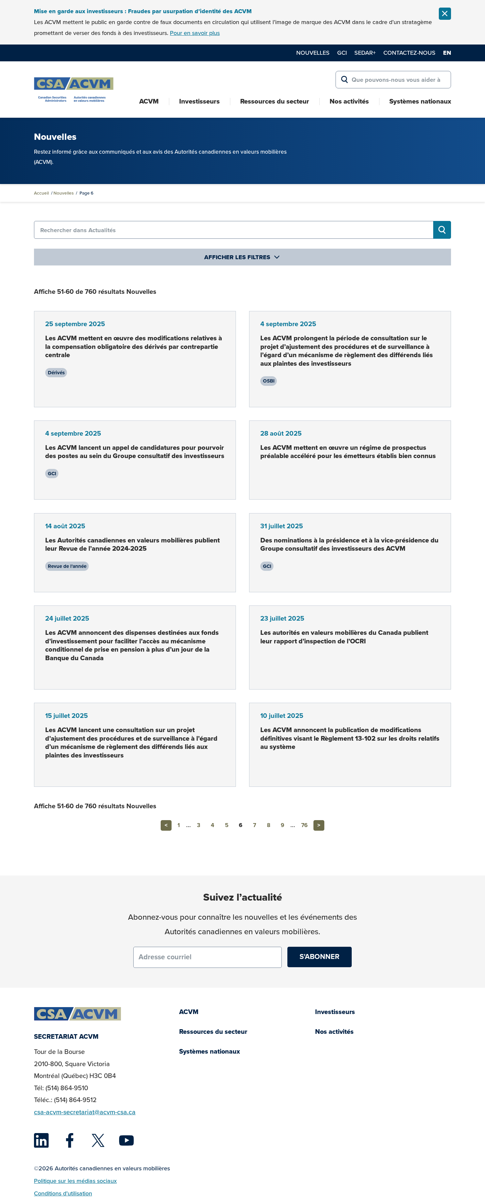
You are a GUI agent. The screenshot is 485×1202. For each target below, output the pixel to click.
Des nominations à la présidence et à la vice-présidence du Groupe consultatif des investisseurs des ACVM (349, 544)
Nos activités (349, 101)
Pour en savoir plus (195, 33)
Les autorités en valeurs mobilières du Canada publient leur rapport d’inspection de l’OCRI (344, 637)
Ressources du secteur (274, 101)
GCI (342, 52)
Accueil (41, 193)
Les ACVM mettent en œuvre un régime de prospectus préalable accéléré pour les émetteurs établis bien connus (348, 452)
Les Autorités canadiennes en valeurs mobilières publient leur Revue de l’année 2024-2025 (132, 544)
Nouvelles (313, 52)
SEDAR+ (365, 52)
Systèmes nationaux (420, 101)
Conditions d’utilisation (63, 1193)
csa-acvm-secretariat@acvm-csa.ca (85, 1112)
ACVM (149, 101)
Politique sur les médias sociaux (75, 1181)
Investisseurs (199, 101)
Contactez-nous (409, 52)
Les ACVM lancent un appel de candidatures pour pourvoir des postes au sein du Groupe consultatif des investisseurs (134, 452)
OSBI (269, 381)
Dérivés (56, 372)
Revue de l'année (67, 566)
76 (304, 825)
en (447, 52)
